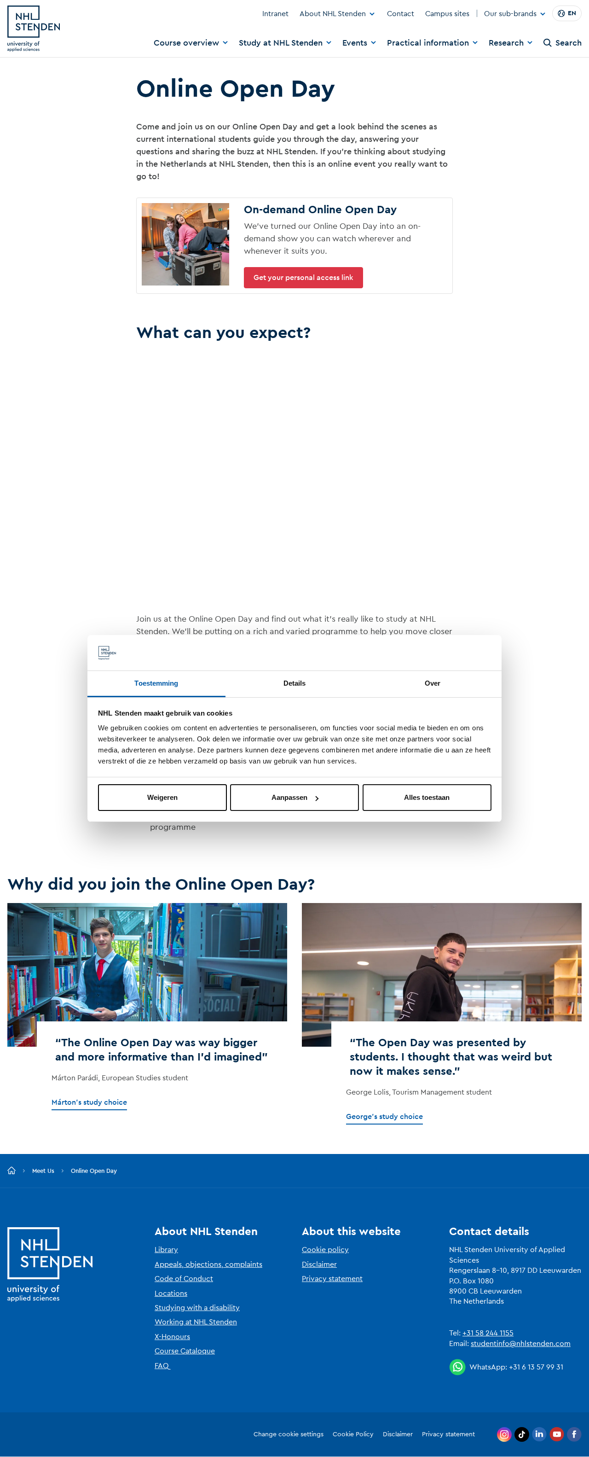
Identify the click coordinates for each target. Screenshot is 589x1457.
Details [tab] (294, 683)
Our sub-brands (510, 14)
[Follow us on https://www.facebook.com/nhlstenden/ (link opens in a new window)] (574, 1434)
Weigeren (162, 797)
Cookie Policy (353, 1434)
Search (568, 43)
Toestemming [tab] (156, 683)
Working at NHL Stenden (196, 1322)
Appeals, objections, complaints (208, 1264)
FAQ (162, 1366)
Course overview (186, 43)
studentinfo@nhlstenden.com (521, 1343)
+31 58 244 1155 (488, 1333)
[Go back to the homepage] (11, 1171)
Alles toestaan (427, 797)
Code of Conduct (184, 1278)
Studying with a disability (197, 1307)
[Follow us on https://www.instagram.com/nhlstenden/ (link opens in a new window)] (504, 1434)
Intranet (275, 13)
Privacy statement (332, 1278)
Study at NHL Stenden (281, 43)
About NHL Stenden (333, 13)
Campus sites (447, 13)
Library (166, 1249)
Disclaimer (319, 1264)
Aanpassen (289, 797)
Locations (171, 1293)
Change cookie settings (288, 1434)
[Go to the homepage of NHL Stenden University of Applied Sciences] (33, 29)
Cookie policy (325, 1249)
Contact (400, 13)
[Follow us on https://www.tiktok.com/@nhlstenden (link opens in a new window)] (521, 1434)
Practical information (428, 43)
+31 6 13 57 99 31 (536, 1367)
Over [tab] (432, 683)
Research (506, 43)
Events (354, 43)
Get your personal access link (303, 277)
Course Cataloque (185, 1351)
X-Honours (172, 1336)
